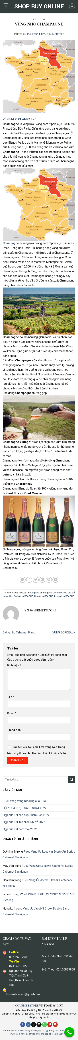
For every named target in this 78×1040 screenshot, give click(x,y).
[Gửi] (71, 779)
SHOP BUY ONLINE (39, 6)
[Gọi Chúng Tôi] (44, 1024)
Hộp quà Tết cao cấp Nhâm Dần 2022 (26, 815)
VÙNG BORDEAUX (63, 632)
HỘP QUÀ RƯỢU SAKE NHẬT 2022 (25, 808)
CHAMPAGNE (60, 592)
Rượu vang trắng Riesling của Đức (24, 801)
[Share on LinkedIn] (55, 580)
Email (11, 713)
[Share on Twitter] (36, 580)
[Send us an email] (38, 1024)
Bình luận (14, 665)
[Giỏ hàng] (72, 6)
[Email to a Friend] (42, 580)
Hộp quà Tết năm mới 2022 (20, 829)
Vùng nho (39, 19)
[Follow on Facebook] (22, 1024)
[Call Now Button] (69, 1032)
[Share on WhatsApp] (23, 580)
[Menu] (6, 6)
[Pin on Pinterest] (49, 580)
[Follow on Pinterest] (49, 1024)
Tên (10, 696)
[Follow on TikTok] (33, 1024)
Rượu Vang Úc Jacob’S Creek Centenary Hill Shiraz (37, 883)
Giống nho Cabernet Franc (19, 632)
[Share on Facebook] (29, 580)
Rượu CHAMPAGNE (64, 596)
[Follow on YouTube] (55, 1024)
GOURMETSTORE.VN (29, 1005)
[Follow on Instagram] (28, 1024)
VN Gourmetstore (53, 34)
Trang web (14, 730)
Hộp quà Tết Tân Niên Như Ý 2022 (24, 822)
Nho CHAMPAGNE (43, 596)
